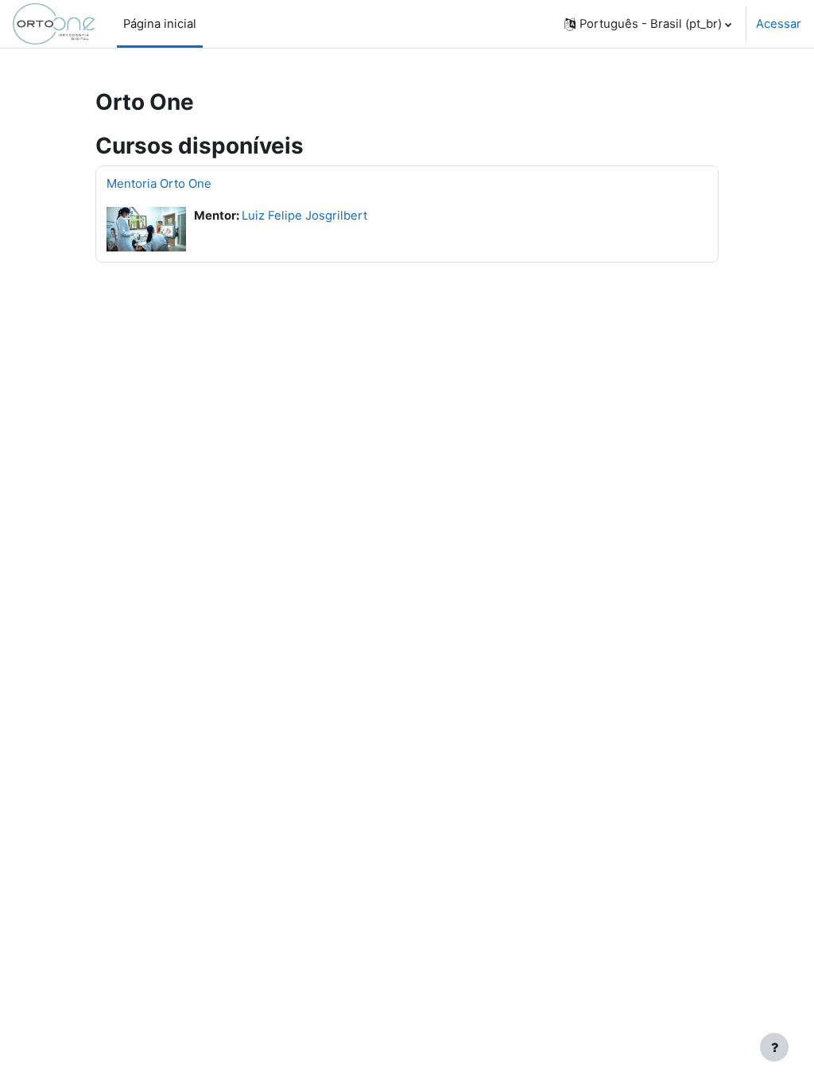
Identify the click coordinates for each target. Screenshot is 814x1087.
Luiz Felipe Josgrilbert (304, 215)
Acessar (778, 24)
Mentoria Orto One (159, 183)
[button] (647, 24)
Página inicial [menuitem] (159, 24)
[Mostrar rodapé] (774, 1047)
